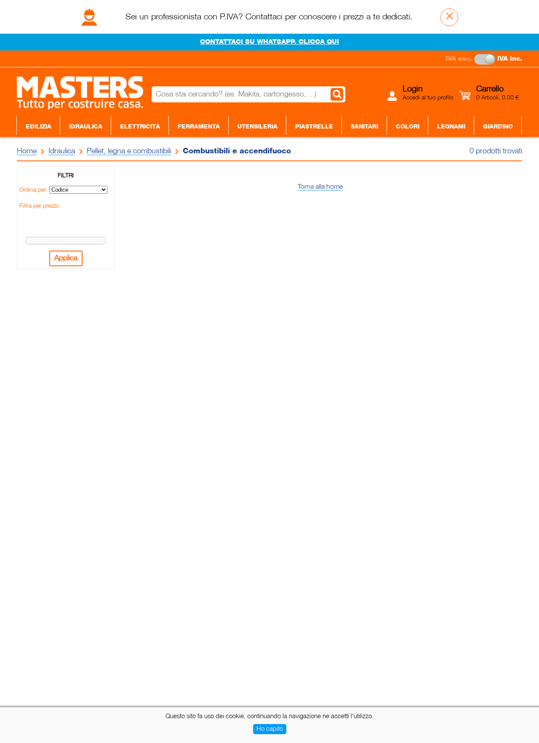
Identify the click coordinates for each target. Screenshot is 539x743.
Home (27, 151)
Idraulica (85, 126)
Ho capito (269, 729)
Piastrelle (314, 126)
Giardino (498, 126)
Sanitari (364, 126)
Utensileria (257, 126)
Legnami (451, 126)
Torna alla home (320, 187)
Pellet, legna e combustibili (129, 151)
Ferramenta (199, 126)
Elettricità (140, 126)
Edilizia (38, 126)
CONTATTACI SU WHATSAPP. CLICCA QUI (269, 42)
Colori (407, 126)
